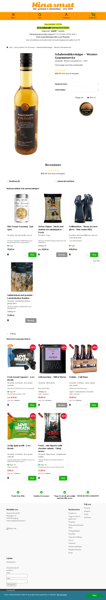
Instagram (87, 511)
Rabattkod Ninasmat (75, 550)
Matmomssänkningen (75, 546)
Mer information (62, 595)
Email (8, 573)
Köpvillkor (72, 534)
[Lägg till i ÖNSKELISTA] (8, 254)
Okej (94, 595)
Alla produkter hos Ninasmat (24, 47)
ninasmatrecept (11, 562)
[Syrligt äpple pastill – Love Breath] (10, 415)
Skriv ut (92, 97)
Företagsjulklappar (74, 531)
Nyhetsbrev (72, 543)
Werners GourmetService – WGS (75, 61)
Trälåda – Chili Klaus (78, 377)
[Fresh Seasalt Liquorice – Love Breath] (10, 346)
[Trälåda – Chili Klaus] (72, 347)
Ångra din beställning (75, 537)
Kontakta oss (73, 513)
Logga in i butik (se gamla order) (74, 518)
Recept (71, 553)
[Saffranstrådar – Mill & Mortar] (41, 347)
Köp (32, 255)
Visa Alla (96, 261)
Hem (10, 47)
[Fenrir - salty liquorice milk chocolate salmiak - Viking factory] (41, 415)
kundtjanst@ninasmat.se (18, 521)
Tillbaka (12, 334)
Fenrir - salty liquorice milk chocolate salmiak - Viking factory (50, 448)
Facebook (87, 508)
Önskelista (72, 522)
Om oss (71, 540)
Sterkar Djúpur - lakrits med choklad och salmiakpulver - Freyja (50, 229)
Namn (8, 578)
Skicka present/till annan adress (76, 526)
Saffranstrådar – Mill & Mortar (52, 377)
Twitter (86, 514)
